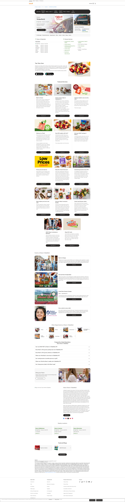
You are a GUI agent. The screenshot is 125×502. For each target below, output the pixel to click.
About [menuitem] (63, 35)
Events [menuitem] (70, 35)
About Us (48, 481)
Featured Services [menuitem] (45, 35)
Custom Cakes (67, 48)
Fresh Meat (58, 336)
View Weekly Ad (41, 29)
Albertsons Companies (50, 484)
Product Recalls (49, 495)
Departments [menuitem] (52, 35)
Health (34, 0)
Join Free (65, 152)
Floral (43, 329)
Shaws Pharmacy (33, 495)
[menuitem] (38, 11)
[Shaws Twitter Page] (82, 482)
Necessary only (92, 500)
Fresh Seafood (43, 336)
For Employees (49, 491)
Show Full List (67, 53)
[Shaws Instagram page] (87, 482)
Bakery (58, 329)
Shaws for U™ (67, 50)
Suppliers (48, 488)
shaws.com (67, 415)
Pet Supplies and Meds (86, 329)
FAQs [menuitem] (57, 35)
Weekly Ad (37, 433)
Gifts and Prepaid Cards (34, 491)
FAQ (31, 484)
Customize (50, 499)
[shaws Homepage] (31, 3)
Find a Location (63, 437)
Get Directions (39, 27)
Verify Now (84, 115)
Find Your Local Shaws (34, 493)
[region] (62, 500)
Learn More (84, 152)
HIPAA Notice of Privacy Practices (69, 491)
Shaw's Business (81, 45)
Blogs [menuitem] (67, 35)
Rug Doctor (67, 52)
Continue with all (99, 500)
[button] (91, 3)
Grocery (30, 0)
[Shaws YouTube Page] (89, 482)
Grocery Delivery (68, 44)
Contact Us (32, 481)
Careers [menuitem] (60, 35)
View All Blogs (63, 454)
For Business (41, 0)
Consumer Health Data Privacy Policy (69, 486)
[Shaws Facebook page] (80, 482)
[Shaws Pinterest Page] (84, 482)
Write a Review (85, 31)
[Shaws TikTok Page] (91, 482)
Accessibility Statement (67, 488)
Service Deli (72, 329)
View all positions (41, 378)
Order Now (65, 115)
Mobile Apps (32, 488)
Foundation (49, 493)
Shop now (46, 184)
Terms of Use (65, 481)
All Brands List (32, 497)
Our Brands (32, 486)
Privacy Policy (65, 484)
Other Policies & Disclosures (68, 495)
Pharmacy (37, 0)
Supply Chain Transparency (67, 493)
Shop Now (50, 29)
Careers (48, 486)
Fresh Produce (72, 336)
